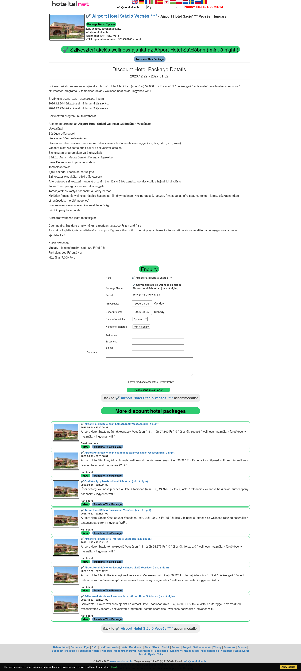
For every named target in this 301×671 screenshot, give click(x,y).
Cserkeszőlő (145, 650)
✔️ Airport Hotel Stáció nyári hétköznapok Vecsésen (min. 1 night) (120, 424)
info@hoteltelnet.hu (195, 661)
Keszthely (176, 650)
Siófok (165, 647)
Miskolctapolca (210, 650)
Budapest (57, 650)
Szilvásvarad (241, 650)
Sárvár (156, 647)
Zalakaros (229, 647)
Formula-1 (71, 650)
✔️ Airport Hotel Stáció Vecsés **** (121, 16)
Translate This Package (150, 59)
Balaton (242, 647)
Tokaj (160, 654)
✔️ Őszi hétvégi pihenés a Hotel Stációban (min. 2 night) (114, 481)
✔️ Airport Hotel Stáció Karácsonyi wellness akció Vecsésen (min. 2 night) (125, 567)
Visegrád (106, 650)
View (85, 446)
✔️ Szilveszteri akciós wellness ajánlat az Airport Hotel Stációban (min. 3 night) (128, 596)
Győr (94, 647)
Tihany (217, 647)
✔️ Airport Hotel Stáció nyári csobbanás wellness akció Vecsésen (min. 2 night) (128, 452)
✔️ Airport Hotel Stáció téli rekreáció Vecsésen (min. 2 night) (116, 538)
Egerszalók (161, 650)
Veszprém (226, 650)
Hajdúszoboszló (109, 647)
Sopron (176, 647)
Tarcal (142, 654)
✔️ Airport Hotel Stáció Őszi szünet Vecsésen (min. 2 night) (116, 510)
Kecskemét (135, 647)
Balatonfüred (61, 647)
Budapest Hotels (89, 650)
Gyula (151, 654)
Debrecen (76, 647)
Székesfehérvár (202, 647)
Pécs (147, 647)
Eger (87, 647)
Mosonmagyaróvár (125, 650)
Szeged (186, 647)
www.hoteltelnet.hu (121, 661)
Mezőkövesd (191, 650)
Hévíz (124, 647)
